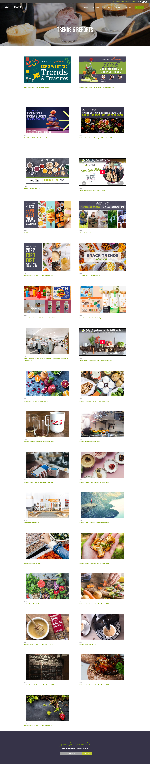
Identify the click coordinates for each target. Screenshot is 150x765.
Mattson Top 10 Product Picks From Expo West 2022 (39, 318)
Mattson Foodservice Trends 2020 (89, 441)
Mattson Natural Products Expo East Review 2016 (94, 685)
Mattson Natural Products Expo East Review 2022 (38, 275)
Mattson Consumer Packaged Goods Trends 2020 (39, 441)
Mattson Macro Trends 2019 (32, 522)
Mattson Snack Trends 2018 (32, 563)
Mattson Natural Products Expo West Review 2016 (39, 685)
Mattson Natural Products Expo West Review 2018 (94, 563)
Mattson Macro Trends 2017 (87, 644)
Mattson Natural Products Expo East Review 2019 (38, 482)
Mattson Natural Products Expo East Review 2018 (94, 522)
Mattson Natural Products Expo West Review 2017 (39, 644)
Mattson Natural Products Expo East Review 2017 (94, 603)
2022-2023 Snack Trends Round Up (89, 275)
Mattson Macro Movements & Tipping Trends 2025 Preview (96, 87)
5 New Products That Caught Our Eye (90, 318)
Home (86, 7)
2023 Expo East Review (31, 233)
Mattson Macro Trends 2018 (32, 603)
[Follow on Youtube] (145, 1)
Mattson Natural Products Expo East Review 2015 (38, 725)
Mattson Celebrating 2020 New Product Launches (94, 401)
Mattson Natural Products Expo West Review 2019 (94, 482)
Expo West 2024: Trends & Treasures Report (37, 138)
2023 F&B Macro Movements (87, 233)
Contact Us (139, 7)
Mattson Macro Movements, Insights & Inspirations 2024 (95, 138)
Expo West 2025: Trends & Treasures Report (37, 87)
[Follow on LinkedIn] (143, 2)
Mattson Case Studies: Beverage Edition (36, 401)
